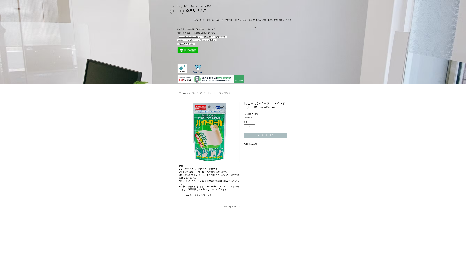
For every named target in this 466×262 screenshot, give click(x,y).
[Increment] (253, 127)
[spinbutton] (249, 127)
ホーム (182, 93)
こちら (208, 195)
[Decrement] (245, 127)
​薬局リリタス (196, 10)
